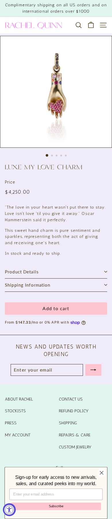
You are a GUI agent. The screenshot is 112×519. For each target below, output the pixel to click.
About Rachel (19, 399)
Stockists (15, 410)
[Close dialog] (102, 473)
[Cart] (91, 25)
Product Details (22, 271)
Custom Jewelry (75, 447)
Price (10, 182)
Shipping (68, 422)
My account (17, 435)
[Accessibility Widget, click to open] (9, 509)
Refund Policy (73, 410)
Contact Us (71, 399)
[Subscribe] (93, 370)
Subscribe (56, 506)
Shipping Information (28, 284)
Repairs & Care (74, 435)
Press (11, 422)
